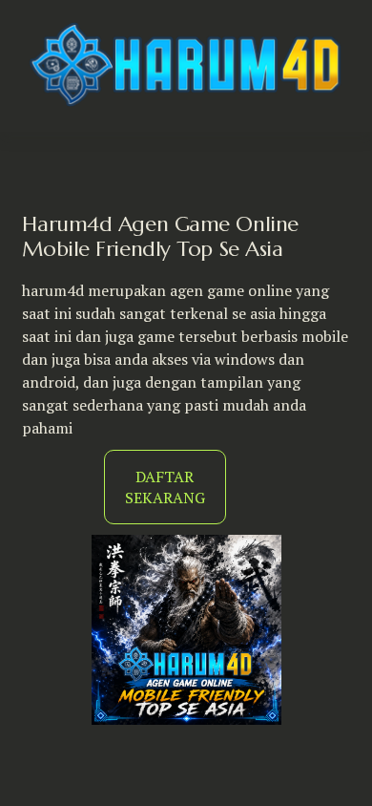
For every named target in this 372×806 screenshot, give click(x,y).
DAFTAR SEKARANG (165, 487)
